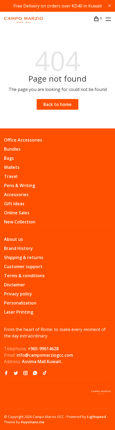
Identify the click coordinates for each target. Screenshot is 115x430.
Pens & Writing (19, 185)
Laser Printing (18, 312)
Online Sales (16, 213)
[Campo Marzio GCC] (101, 392)
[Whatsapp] (35, 373)
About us (13, 239)
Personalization (20, 303)
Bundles (12, 149)
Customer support (23, 266)
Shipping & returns (23, 257)
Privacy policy (18, 294)
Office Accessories (23, 140)
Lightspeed (96, 416)
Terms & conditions (24, 276)
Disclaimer (14, 285)
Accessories (16, 194)
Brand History (18, 248)
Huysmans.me (32, 422)
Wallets (12, 167)
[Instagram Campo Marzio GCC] (25, 373)
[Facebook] (6, 373)
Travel (10, 176)
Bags (9, 158)
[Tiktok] (45, 373)
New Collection (19, 222)
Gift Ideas (14, 204)
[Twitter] (16, 373)
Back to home (57, 104)
